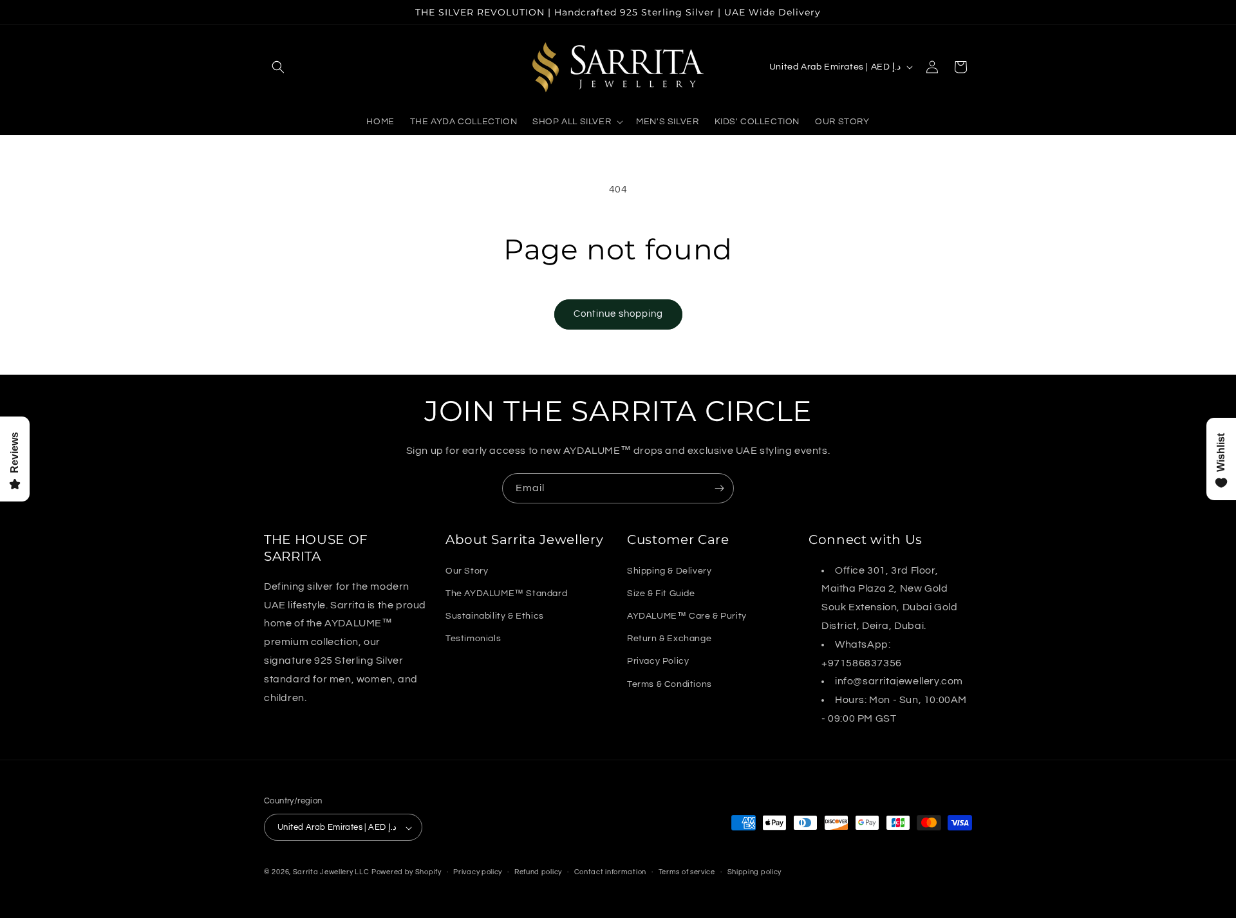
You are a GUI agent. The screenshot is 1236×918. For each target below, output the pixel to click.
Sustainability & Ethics (494, 615)
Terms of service (687, 872)
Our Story (466, 570)
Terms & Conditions (669, 683)
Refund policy (538, 872)
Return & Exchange (669, 638)
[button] (278, 67)
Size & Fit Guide (661, 592)
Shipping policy (754, 872)
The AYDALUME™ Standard (506, 592)
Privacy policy (477, 872)
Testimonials (473, 638)
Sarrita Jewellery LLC (331, 872)
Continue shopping (618, 314)
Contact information (610, 872)
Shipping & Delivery (669, 570)
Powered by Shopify (406, 872)
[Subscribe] (719, 488)
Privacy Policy (658, 661)
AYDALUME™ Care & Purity (687, 615)
